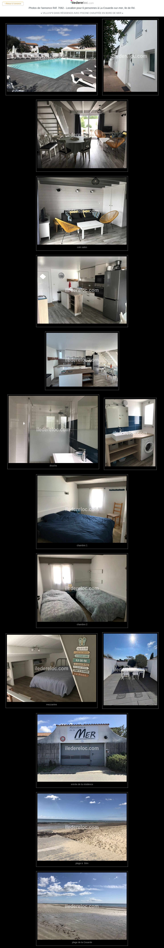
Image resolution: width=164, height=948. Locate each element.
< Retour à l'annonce (13, 4)
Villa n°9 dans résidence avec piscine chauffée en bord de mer (82, 13)
